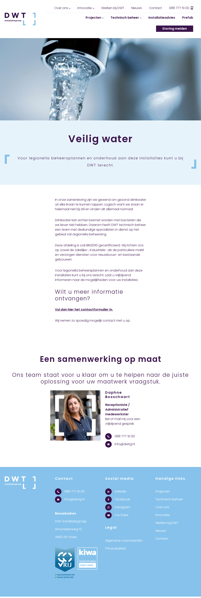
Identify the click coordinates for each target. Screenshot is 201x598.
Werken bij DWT (112, 8)
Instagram (122, 507)
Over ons (61, 8)
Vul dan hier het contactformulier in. (84, 309)
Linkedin (120, 491)
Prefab (187, 17)
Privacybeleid (115, 548)
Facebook (122, 499)
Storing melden (174, 28)
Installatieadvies (161, 17)
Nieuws (136, 8)
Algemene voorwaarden (124, 540)
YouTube (121, 515)
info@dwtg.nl (124, 444)
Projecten (93, 17)
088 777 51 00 (179, 8)
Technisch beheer (125, 17)
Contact (155, 8)
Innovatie (85, 8)
